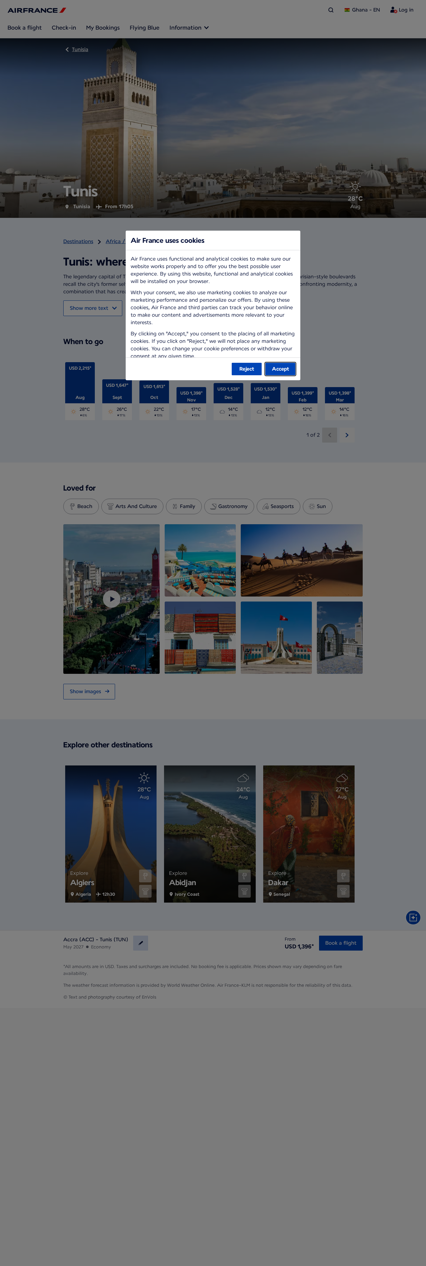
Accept (280, 369)
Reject (247, 369)
